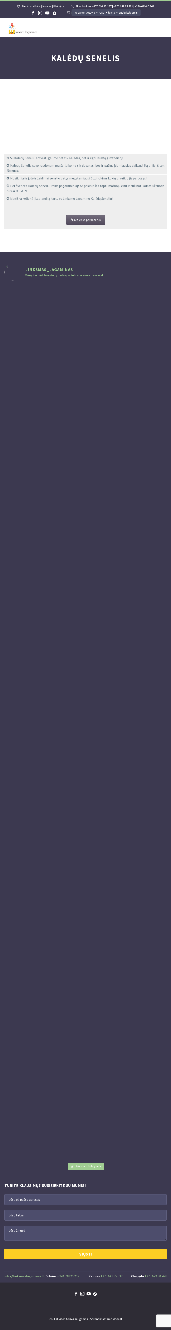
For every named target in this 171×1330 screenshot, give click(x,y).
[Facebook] (33, 13)
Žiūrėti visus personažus (85, 220)
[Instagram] (40, 13)
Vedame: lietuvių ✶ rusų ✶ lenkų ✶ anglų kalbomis (106, 12)
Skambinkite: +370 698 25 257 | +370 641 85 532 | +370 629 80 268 (114, 6)
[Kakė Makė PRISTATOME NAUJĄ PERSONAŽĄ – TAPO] (44, 521)
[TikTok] (54, 13)
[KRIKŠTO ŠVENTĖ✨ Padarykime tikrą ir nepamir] (154, 503)
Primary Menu (159, 29)
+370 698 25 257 (68, 1276)
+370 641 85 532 (112, 1276)
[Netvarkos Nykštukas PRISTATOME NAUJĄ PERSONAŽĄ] (17, 555)
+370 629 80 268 (156, 1276)
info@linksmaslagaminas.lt (24, 1276)
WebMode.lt (114, 1319)
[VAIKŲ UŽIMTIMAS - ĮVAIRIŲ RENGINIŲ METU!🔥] (126, 461)
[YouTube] (47, 13)
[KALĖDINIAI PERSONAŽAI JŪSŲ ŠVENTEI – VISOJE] (71, 722)
